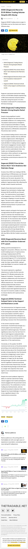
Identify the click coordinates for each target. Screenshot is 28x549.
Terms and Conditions (6, 515)
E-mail (2, 435)
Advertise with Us (13, 517)
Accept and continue (14, 545)
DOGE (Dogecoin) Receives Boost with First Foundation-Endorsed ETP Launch (14, 79)
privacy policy (14, 542)
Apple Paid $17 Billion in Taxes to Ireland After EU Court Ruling (13, 472)
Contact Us (3, 517)
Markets (5, 484)
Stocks (5, 467)
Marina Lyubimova (8, 18)
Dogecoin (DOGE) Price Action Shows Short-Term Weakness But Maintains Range (14, 72)
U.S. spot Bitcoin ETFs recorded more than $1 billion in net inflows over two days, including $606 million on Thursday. (13, 459)
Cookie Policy (4, 520)
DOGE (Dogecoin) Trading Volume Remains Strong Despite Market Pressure (13, 64)
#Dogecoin (9, 416)
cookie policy (23, 542)
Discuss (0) (14, 30)
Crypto (3, 6)
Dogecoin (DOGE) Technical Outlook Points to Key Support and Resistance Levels (14, 86)
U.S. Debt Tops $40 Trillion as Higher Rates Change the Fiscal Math (14, 489)
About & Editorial (13, 520)
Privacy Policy (16, 515)
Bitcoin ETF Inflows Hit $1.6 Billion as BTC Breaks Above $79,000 (13, 455)
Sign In (22, 1)
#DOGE (3, 416)
